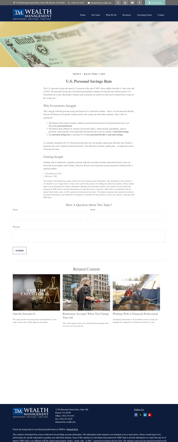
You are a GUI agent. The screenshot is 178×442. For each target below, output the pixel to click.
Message (16, 226)
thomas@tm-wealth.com (101, 2)
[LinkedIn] (125, 2)
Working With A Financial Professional (135, 314)
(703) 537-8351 (77, 2)
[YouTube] (132, 2)
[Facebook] (139, 2)
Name (15, 209)
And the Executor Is (24, 314)
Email (92, 209)
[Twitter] (118, 2)
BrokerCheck (72, 429)
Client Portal (157, 2)
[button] (83, 14)
